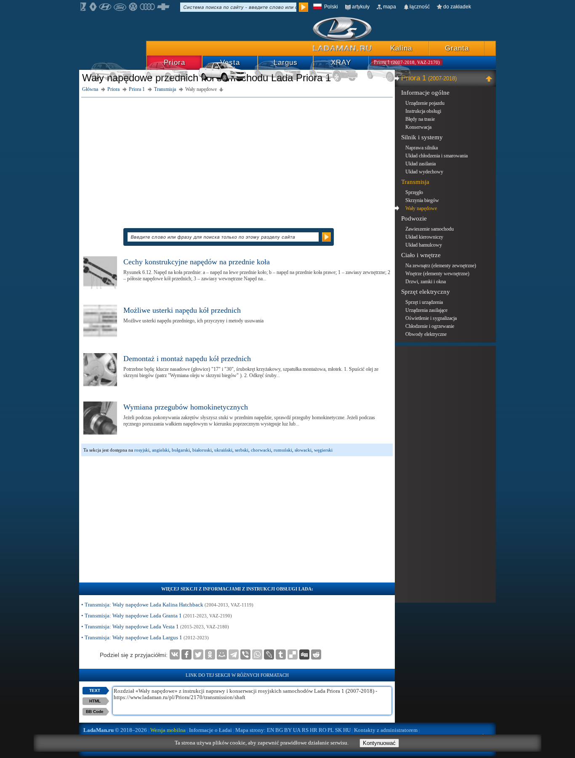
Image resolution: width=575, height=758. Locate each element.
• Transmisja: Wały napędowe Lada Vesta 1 (155, 626)
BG (279, 730)
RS (305, 730)
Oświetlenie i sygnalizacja (431, 318)
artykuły (361, 7)
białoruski (202, 449)
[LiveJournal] (269, 654)
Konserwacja (418, 127)
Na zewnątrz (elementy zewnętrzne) (440, 266)
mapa (389, 7)
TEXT (94, 690)
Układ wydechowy (424, 172)
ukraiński (223, 449)
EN (270, 730)
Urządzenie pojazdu (425, 103)
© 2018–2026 (115, 730)
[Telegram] (234, 654)
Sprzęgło (414, 192)
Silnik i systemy (422, 137)
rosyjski (141, 449)
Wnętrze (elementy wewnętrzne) (437, 274)
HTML (95, 701)
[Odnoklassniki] (210, 654)
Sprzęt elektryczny (425, 291)
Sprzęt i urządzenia (424, 302)
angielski (160, 449)
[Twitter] (198, 654)
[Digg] (304, 654)
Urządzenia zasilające (426, 310)
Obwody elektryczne (426, 334)
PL (330, 730)
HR (313, 730)
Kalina (401, 48)
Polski (331, 7)
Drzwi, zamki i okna (425, 282)
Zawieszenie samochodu (429, 229)
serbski (241, 449)
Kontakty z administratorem (386, 730)
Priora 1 (429, 78)
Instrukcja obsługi (423, 111)
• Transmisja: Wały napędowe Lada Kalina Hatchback (167, 604)
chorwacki (261, 449)
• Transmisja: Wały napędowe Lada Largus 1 (145, 637)
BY (288, 730)
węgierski (323, 449)
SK (338, 730)
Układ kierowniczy (424, 237)
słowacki (303, 449)
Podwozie (414, 218)
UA (297, 730)
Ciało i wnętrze (421, 255)
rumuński (283, 449)
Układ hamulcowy (423, 245)
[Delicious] (293, 654)
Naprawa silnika (421, 148)
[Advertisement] (237, 159)
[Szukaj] (303, 7)
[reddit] (316, 654)
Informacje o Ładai (210, 730)
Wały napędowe (421, 208)
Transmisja (415, 181)
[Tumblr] (281, 654)
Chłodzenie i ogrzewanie (429, 326)
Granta (457, 48)
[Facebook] (186, 654)
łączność (420, 7)
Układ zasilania (420, 164)
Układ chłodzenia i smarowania (436, 156)
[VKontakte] (175, 654)
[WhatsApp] (257, 654)
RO (322, 730)
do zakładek (457, 7)
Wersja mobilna (168, 730)
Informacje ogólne (425, 92)
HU (347, 730)
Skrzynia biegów (422, 200)
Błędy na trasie (420, 119)
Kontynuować (379, 743)
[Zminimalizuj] (490, 78)
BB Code (95, 711)
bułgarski (181, 449)
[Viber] (245, 654)
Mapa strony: (250, 730)
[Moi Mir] (222, 654)
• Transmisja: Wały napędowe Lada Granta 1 (156, 615)
